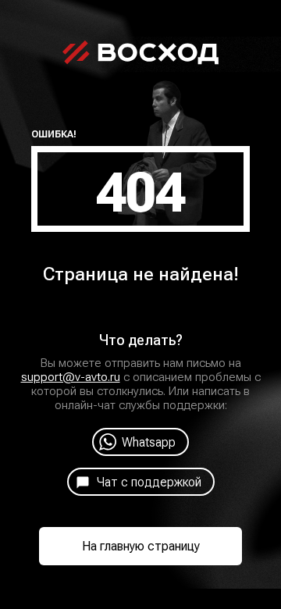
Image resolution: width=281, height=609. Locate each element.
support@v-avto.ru (70, 377)
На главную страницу (141, 546)
